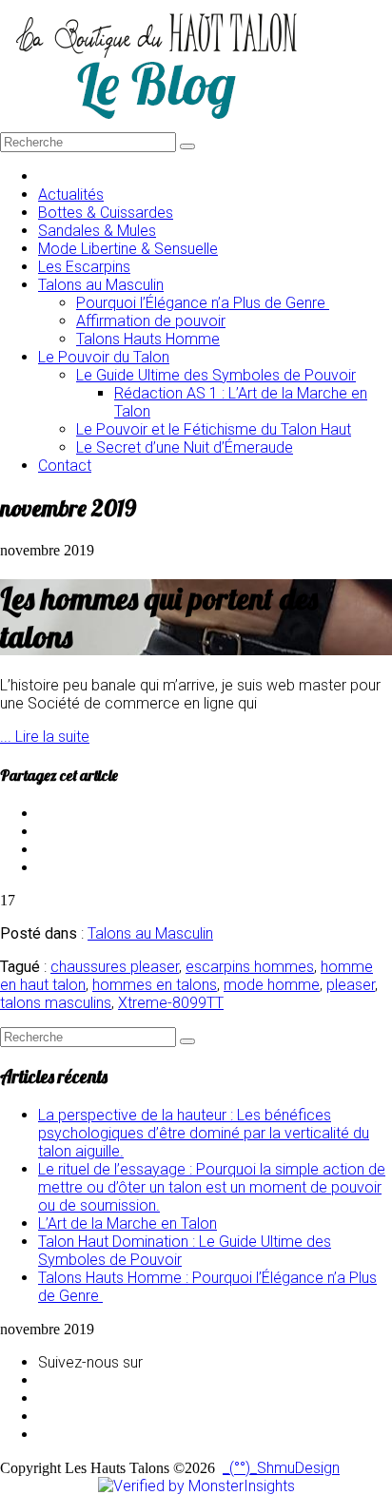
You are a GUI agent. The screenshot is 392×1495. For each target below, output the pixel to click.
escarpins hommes (250, 967)
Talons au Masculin (150, 933)
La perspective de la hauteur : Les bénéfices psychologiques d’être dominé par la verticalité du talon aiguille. (203, 1133)
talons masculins (55, 1003)
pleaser (350, 985)
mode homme (272, 985)
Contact (64, 465)
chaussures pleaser (114, 967)
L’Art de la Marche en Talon (127, 1223)
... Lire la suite (44, 737)
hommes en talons (154, 985)
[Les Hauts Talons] (156, 123)
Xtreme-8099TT (171, 1003)
